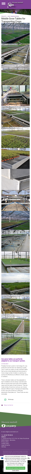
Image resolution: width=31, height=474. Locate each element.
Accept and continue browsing (15, 468)
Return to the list (8, 405)
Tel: (7, 435)
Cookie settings (15, 470)
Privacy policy (5, 442)
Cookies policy (5, 443)
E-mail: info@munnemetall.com (9, 432)
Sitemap (3, 447)
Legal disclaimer (5, 445)
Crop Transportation (13, 16)
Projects (3, 16)
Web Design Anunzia (7, 451)
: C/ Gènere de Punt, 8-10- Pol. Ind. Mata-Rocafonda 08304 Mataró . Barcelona (15, 438)
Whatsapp (10, 399)
